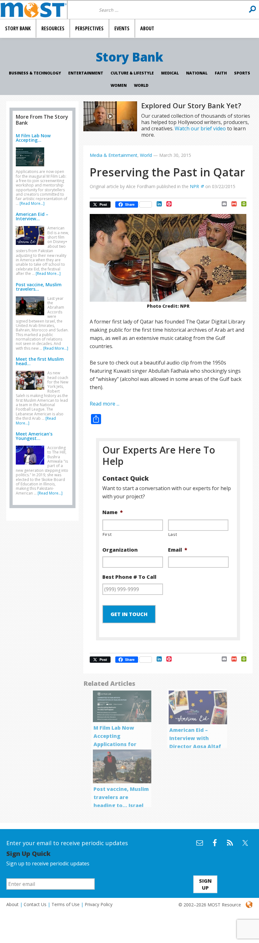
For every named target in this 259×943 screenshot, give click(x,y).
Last (172, 534)
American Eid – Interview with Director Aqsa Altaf (195, 738)
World (141, 85)
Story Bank (129, 57)
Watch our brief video (200, 128)
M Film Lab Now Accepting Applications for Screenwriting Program (114, 744)
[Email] (222, 203)
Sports (242, 73)
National (197, 73)
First (107, 534)
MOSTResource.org (33, 10)
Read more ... (104, 403)
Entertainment (85, 73)
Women (119, 85)
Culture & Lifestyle (132, 73)
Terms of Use (65, 904)
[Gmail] (232, 203)
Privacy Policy (98, 904)
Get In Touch (129, 614)
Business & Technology (35, 73)
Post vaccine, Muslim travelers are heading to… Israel (121, 797)
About (12, 904)
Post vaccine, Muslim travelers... (39, 287)
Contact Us (35, 904)
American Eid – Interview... (32, 216)
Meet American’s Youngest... (34, 436)
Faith (221, 73)
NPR (194, 186)
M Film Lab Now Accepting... (33, 138)
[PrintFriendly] (241, 203)
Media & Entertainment (113, 155)
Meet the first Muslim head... (40, 361)
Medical (170, 73)
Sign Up (205, 884)
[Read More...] (32, 203)
